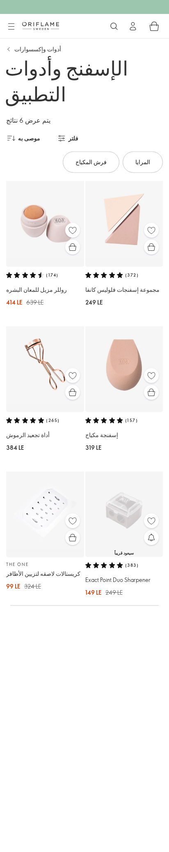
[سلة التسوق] (154, 26)
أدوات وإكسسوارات (37, 49)
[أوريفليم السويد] (40, 26)
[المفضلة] (72, 230)
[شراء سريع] (72, 247)
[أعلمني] (151, 537)
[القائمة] (11, 27)
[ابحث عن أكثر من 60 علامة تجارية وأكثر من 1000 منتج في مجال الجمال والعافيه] (114, 26)
